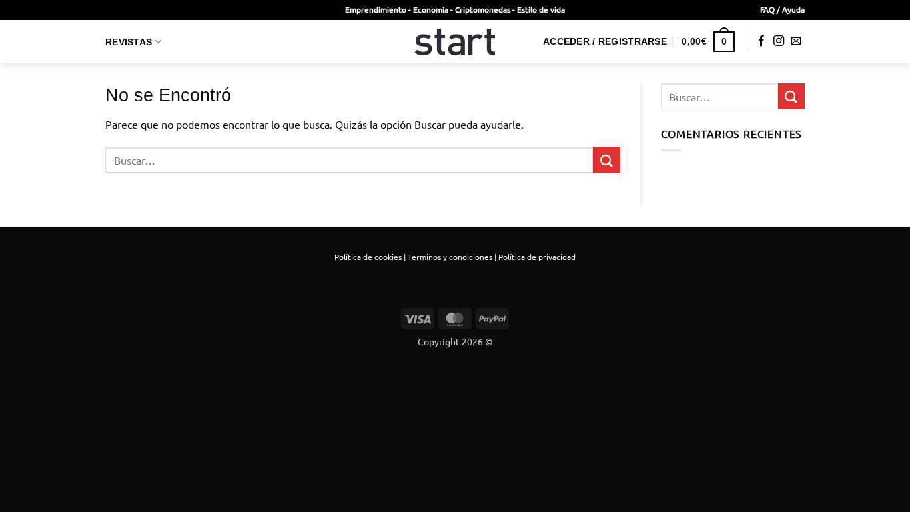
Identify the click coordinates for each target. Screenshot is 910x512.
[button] (605, 41)
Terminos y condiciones (450, 256)
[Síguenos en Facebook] (761, 41)
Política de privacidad (537, 256)
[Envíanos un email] (796, 41)
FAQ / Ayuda (782, 9)
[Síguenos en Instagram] (778, 41)
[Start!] (455, 42)
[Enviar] (606, 160)
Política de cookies (368, 256)
